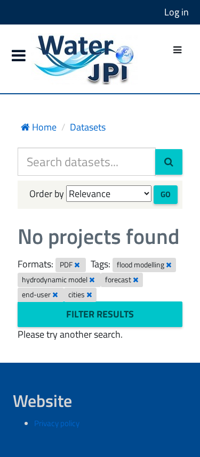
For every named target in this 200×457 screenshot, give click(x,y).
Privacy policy (56, 423)
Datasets (88, 127)
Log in (176, 12)
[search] (168, 162)
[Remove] (77, 264)
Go (166, 194)
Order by (46, 193)
